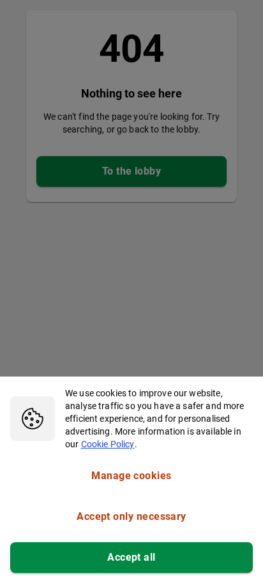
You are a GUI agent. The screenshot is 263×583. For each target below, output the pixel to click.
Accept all (131, 557)
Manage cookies (131, 476)
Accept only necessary (131, 516)
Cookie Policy (108, 444)
